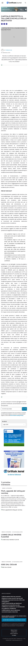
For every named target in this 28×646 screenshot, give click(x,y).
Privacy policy (14, 630)
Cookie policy (14, 632)
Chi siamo (14, 635)
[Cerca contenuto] (25, 2)
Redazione (9, 50)
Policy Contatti (14, 633)
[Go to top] (25, 641)
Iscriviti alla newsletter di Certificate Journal (14, 620)
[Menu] (2, 2)
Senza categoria (7, 488)
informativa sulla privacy (16, 415)
